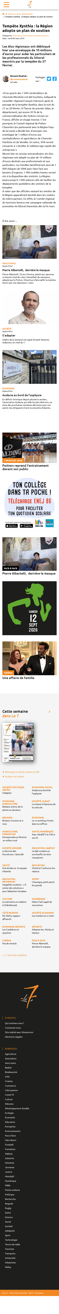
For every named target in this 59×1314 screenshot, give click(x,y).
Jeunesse (9, 1167)
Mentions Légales (13, 1036)
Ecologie (9, 1112)
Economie (8, 388)
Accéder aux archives (14, 776)
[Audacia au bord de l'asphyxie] (29, 367)
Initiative (9, 1162)
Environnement (12, 1131)
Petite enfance (12, 1189)
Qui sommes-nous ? (14, 1023)
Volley (8, 1267)
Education (28, 14)
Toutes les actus (14, 14)
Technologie (11, 1239)
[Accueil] (3, 14)
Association (11, 1058)
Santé (8, 1212)
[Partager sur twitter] (48, 78)
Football (9, 1144)
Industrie (9, 1158)
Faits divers (10, 1140)
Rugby (8, 1208)
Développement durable (17, 1108)
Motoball (9, 1176)
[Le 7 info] (29, 4)
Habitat (9, 1153)
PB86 (7, 1185)
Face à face (9, 263)
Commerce (10, 1085)
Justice (8, 1171)
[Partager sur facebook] (54, 78)
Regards (9, 1203)
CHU (7, 1076)
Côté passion (11, 1090)
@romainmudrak (19, 79)
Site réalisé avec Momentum (19, 1032)
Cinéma (9, 1081)
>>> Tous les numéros (14, 954)
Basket (8, 1067)
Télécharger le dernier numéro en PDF (22, 772)
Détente (9, 1103)
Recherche (10, 1199)
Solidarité (10, 1230)
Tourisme (9, 1248)
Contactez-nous (13, 1027)
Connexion (39, 1293)
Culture (9, 1099)
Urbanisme (10, 1262)
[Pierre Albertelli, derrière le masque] (29, 242)
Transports (10, 1253)
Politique (9, 1194)
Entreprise (10, 1126)
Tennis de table (12, 1244)
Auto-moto (10, 1063)
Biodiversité (11, 1072)
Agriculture (10, 1053)
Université (27, 35)
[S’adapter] (29, 307)
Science (45, 35)
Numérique (10, 1180)
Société (6, 328)
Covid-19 (9, 1094)
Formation (36, 35)
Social (8, 1221)
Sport (7, 1235)
